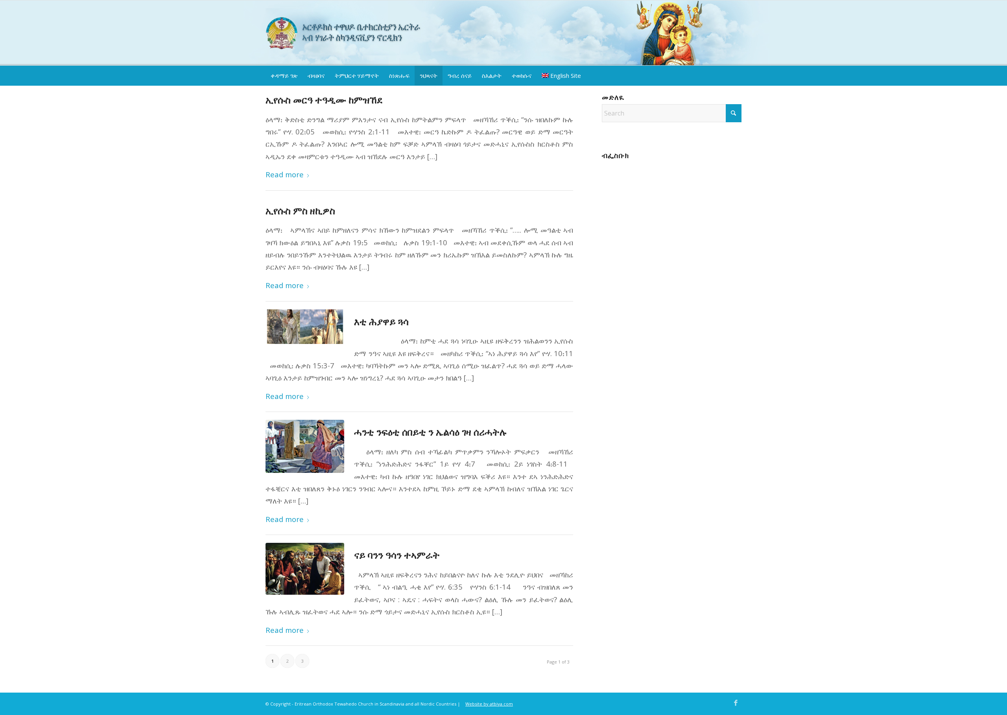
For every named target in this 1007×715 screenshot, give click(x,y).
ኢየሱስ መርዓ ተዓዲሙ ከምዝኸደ (324, 99)
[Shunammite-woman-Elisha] (308, 446)
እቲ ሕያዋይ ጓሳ (381, 321)
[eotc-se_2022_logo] (348, 31)
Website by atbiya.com (489, 704)
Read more (285, 174)
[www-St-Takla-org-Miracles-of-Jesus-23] (308, 569)
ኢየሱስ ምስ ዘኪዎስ (300, 210)
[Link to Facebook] (735, 703)
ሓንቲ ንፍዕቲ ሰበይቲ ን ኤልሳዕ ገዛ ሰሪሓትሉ (430, 431)
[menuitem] (284, 75)
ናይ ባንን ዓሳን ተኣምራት (397, 554)
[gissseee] (308, 326)
